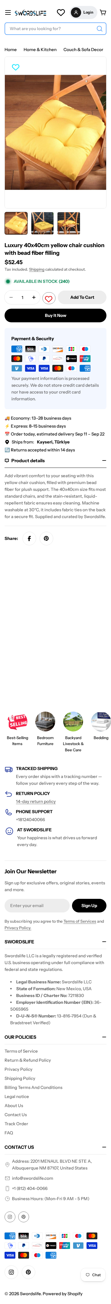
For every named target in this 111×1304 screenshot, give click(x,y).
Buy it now (55, 315)
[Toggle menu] (8, 12)
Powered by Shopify (63, 1293)
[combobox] (55, 28)
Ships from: (41, 442)
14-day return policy (36, 801)
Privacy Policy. (18, 927)
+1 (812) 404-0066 (30, 1188)
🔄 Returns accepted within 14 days (40, 450)
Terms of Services (79, 921)
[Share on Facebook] (29, 538)
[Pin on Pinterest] (46, 538)
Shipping (36, 269)
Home (11, 49)
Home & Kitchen (40, 49)
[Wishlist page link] (61, 12)
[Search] (100, 29)
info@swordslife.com (32, 1178)
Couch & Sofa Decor (83, 49)
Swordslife (30, 1293)
